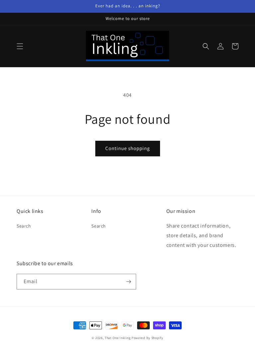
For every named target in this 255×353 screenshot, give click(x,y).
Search (24, 226)
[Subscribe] (128, 281)
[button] (20, 46)
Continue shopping (127, 148)
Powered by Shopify (147, 338)
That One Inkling (117, 338)
